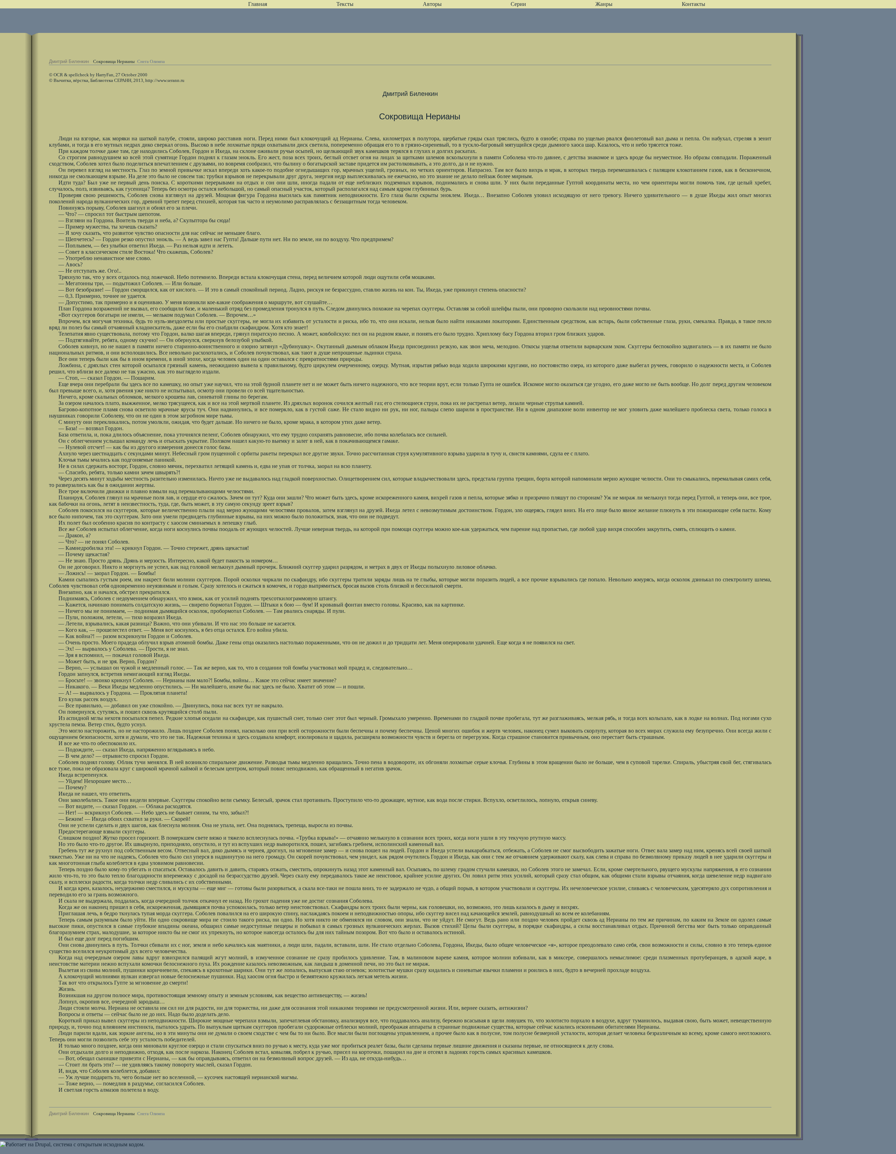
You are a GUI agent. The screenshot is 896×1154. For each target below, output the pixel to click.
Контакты (693, 4)
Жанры (603, 4)
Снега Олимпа (151, 61)
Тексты (345, 4)
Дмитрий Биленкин (69, 61)
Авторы (432, 4)
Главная (257, 4)
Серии (518, 4)
